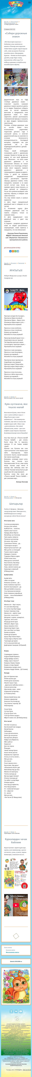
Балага (13, 396)
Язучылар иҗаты (8, 498)
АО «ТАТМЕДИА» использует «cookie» (15, 1058)
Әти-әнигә (13, 263)
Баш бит (6, 21)
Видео (12, 832)
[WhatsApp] (15, 251)
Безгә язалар (8, 947)
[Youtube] (21, 1013)
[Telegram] (18, 251)
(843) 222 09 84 (27, 1070)
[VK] (16, 1013)
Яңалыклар (21, 263)
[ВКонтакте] (10, 251)
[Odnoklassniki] (11, 1013)
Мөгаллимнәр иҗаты (12, 952)
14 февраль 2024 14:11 (9, 29)
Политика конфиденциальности (18, 1064)
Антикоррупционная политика (13, 1064)
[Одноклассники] (13, 251)
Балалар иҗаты (10, 950)
